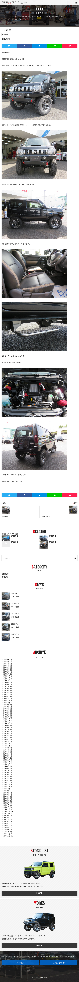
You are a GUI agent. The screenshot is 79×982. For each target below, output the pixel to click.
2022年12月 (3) (7, 743)
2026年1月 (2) (7, 674)
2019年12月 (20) (8, 809)
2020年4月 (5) (7, 801)
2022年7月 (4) (7, 748)
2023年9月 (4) (7, 725)
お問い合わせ (59, 963)
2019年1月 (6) (7, 831)
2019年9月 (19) (7, 815)
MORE (39, 893)
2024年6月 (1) (7, 709)
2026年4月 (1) (7, 668)
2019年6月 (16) (7, 821)
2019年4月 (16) (7, 825)
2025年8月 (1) (7, 684)
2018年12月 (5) (7, 834)
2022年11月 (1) (7, 745)
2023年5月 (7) (7, 733)
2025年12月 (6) (7, 676)
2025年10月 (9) (7, 680)
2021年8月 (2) (7, 768)
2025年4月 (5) (7, 692)
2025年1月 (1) (7, 698)
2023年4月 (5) (7, 735)
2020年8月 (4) (7, 793)
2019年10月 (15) (8, 813)
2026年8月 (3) (7, 659)
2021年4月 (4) (7, 776)
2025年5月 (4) (7, 690)
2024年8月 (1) (7, 707)
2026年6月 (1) (7, 664)
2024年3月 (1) (7, 713)
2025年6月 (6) (7, 688)
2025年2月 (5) (7, 696)
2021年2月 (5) (7, 780)
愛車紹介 (5, 577)
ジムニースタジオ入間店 (14, 2)
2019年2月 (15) (7, 829)
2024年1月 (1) (7, 717)
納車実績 (5, 34)
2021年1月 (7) (7, 782)
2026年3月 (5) (7, 670)
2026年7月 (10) (7, 662)
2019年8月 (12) (7, 817)
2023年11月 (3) (7, 721)
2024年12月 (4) (7, 700)
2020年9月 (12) (7, 791)
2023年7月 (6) (7, 729)
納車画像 (5, 511)
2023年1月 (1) (7, 741)
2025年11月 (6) (7, 678)
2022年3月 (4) (7, 756)
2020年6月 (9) (7, 797)
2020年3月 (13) (7, 803)
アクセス (20, 963)
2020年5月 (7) (7, 799)
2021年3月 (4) (7, 778)
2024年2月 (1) (7, 715)
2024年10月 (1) (7, 702)
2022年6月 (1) (7, 750)
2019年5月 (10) (7, 823)
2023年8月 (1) (7, 727)
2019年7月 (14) (7, 819)
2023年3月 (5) (7, 737)
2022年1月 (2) (7, 758)
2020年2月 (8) (7, 805)
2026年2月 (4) (7, 672)
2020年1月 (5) (7, 807)
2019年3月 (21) (7, 827)
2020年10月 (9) (7, 788)
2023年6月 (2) (7, 731)
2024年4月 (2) (7, 711)
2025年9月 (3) (7, 682)
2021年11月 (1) (7, 762)
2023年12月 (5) (7, 719)
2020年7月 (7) (7, 795)
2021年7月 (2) (7, 770)
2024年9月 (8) (7, 705)
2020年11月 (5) (7, 786)
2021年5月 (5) (7, 774)
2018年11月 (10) (8, 836)
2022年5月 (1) (7, 752)
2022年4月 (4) (7, 754)
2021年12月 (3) (7, 760)
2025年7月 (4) (7, 686)
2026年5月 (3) (7, 666)
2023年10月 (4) (7, 723)
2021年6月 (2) (7, 772)
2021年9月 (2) (7, 766)
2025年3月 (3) (7, 694)
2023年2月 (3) (7, 739)
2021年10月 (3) (7, 764)
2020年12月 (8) (7, 784)
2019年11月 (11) (8, 811)
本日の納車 (45, 511)
